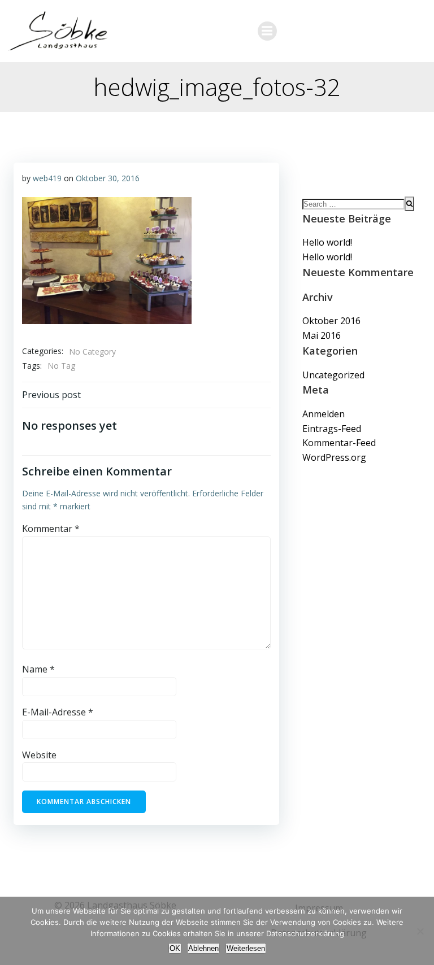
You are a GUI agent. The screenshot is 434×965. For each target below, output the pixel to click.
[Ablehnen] (420, 931)
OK (175, 948)
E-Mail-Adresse (57, 712)
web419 (47, 178)
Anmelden (323, 414)
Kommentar (51, 528)
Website (39, 755)
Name (38, 669)
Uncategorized (333, 375)
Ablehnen (203, 948)
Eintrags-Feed (331, 428)
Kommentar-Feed (339, 442)
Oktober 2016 (331, 321)
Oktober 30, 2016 (108, 178)
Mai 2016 (321, 335)
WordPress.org (334, 457)
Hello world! (327, 242)
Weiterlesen (246, 948)
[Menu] (267, 31)
